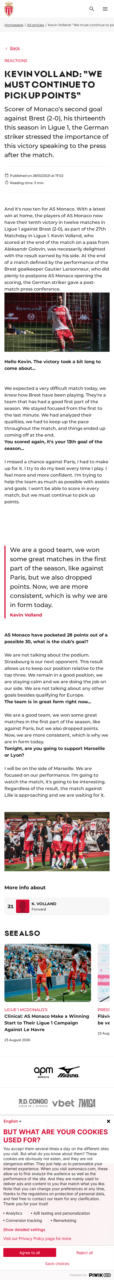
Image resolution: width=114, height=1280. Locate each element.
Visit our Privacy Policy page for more (37, 1238)
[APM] (43, 1072)
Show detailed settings (24, 1229)
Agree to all (29, 1252)
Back (15, 48)
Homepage (13, 25)
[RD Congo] (33, 1103)
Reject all (84, 1252)
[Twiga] (87, 1103)
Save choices (57, 1263)
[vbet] (63, 1103)
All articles (35, 25)
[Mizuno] (68, 1072)
